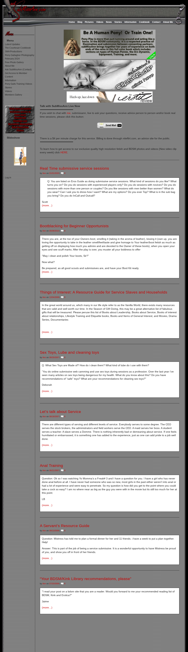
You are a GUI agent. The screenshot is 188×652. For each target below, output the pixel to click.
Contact (156, 22)
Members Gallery (13, 94)
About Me (168, 22)
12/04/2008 (54, 297)
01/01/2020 (54, 173)
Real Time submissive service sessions (74, 168)
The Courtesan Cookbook (18, 48)
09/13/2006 (54, 530)
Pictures (89, 22)
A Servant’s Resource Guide (64, 526)
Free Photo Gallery (14, 62)
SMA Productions (13, 51)
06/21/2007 (54, 470)
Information (130, 22)
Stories (118, 22)
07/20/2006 (54, 583)
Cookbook (144, 22)
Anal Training (51, 465)
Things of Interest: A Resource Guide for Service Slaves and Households (103, 292)
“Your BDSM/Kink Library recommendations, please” (85, 579)
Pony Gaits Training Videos (18, 84)
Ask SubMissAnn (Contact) (18, 69)
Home (72, 22)
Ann (44, 173)
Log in (8, 177)
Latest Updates (12, 44)
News (109, 22)
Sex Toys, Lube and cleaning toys (69, 352)
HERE (63, 152)
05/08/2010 (54, 231)
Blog (79, 22)
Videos (99, 22)
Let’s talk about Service (60, 411)
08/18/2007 (54, 416)
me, (69, 113)
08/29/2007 (54, 357)
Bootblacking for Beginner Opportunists (74, 226)
